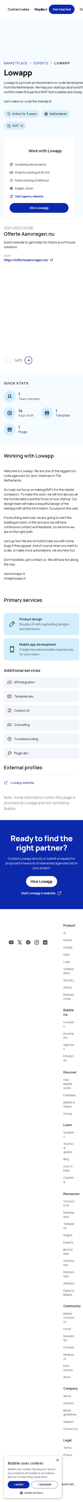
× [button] (57, 1460)
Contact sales (18, 9)
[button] (33, 1492)
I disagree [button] (45, 1484)
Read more (40, 1477)
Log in (39, 9)
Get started (62, 9)
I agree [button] (18, 1484)
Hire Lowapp (39, 208)
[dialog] (33, 1477)
